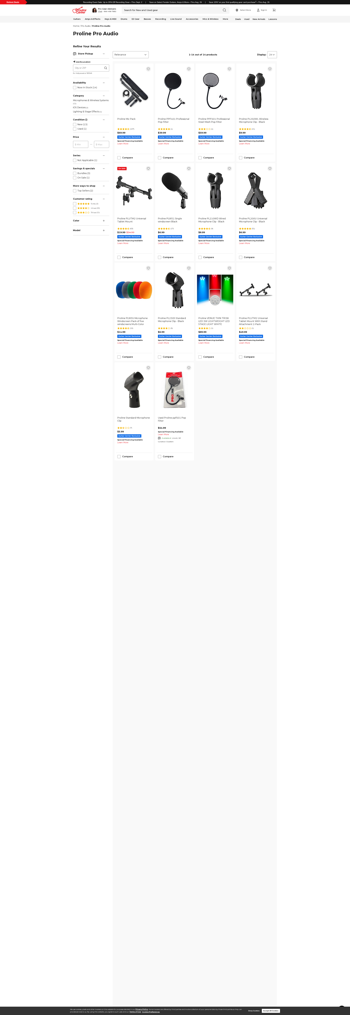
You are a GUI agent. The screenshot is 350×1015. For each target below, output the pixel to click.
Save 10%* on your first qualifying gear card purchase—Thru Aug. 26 (239, 2)
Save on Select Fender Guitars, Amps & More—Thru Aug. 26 (175, 2)
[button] (104, 10)
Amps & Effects (92, 19)
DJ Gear (135, 19)
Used (246, 19)
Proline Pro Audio (101, 26)
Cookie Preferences (151, 1012)
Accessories (192, 19)
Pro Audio (85, 26)
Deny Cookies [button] (254, 1011)
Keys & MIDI (110, 19)
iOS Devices (80, 107)
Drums (124, 19)
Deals (238, 19)
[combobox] (131, 54)
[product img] (134, 91)
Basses (147, 19)
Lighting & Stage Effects (87, 111)
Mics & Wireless (210, 19)
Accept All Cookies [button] (270, 1011)
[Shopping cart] (274, 10)
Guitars (77, 19)
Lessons (273, 19)
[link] (134, 122)
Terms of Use (135, 1012)
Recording (160, 19)
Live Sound (176, 19)
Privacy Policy (141, 1009)
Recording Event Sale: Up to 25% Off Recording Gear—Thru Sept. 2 (112, 2)
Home (76, 26)
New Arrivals (259, 19)
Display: (261, 54)
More (225, 19)
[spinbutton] (80, 144)
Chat (100, 11)
